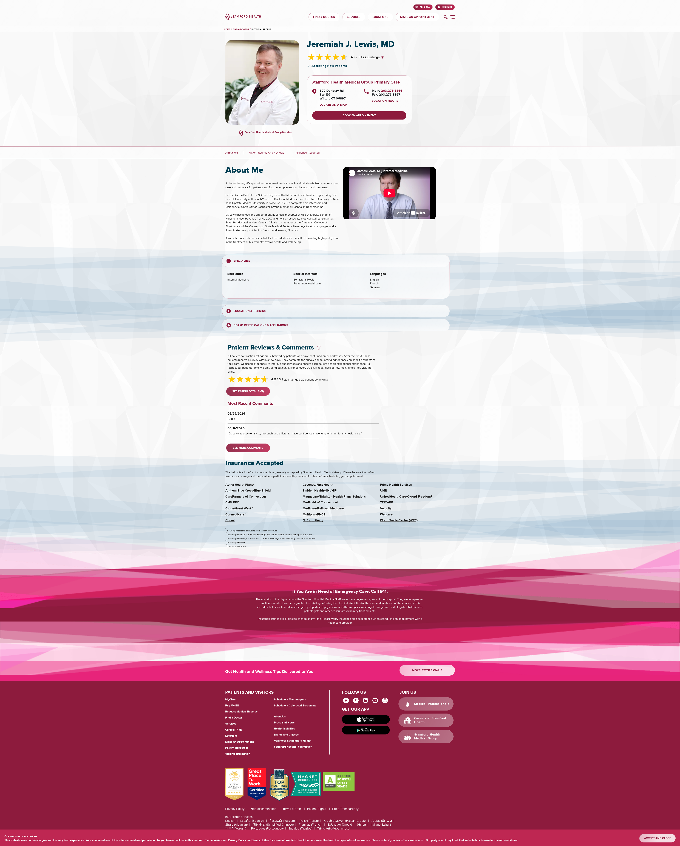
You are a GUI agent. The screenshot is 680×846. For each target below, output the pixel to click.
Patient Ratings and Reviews (266, 152)
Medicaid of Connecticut (320, 502)
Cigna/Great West (238, 509)
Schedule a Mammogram (290, 699)
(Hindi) (361, 824)
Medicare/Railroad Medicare (323, 509)
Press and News (284, 722)
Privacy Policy (235, 809)
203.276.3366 (391, 91)
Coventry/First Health (318, 485)
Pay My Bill (232, 705)
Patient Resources (236, 748)
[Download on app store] (366, 719)
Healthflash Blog (284, 728)
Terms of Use (292, 809)
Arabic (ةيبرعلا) (382, 821)
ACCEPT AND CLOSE (657, 838)
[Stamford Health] (243, 16)
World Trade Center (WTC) (399, 520)
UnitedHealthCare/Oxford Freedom (405, 497)
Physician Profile (261, 29)
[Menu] (452, 17)
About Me (231, 152)
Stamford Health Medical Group (427, 736)
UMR (383, 491)
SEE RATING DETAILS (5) (248, 391)
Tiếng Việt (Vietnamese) (333, 828)
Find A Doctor (241, 29)
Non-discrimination (263, 809)
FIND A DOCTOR (324, 17)
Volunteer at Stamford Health (292, 740)
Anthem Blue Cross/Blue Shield (248, 491)
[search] (445, 17)
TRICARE (386, 502)
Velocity (386, 509)
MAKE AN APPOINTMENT (417, 17)
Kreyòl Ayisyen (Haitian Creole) (345, 821)
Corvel (230, 520)
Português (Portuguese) (267, 828)
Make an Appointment (239, 742)
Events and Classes (286, 734)
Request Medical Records (241, 711)
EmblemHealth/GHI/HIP (320, 491)
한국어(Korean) (235, 828)
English (230, 821)
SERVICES (353, 17)
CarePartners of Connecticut (245, 497)
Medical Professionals (431, 704)
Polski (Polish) (309, 821)
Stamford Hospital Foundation (293, 746)
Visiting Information (237, 754)
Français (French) (310, 824)
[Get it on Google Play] (366, 730)
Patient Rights (316, 809)
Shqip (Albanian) (236, 824)
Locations (231, 735)
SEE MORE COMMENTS (248, 448)
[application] (389, 193)
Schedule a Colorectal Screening (295, 705)
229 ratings (371, 57)
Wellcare (386, 515)
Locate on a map (333, 105)
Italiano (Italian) (381, 824)
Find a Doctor (233, 717)
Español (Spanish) (252, 821)
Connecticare (234, 515)
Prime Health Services (396, 485)
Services (230, 723)
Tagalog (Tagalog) (300, 828)
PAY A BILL (425, 7)
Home (227, 29)
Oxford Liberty (313, 520)
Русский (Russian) (282, 821)
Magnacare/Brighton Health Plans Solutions (334, 497)
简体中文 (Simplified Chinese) (273, 824)
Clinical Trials (233, 729)
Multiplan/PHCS (314, 515)
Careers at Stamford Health (430, 720)
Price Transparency (345, 809)
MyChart (447, 7)
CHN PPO (232, 502)
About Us (280, 716)
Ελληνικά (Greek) (339, 824)
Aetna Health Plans (239, 485)
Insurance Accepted (307, 152)
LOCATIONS (380, 17)
